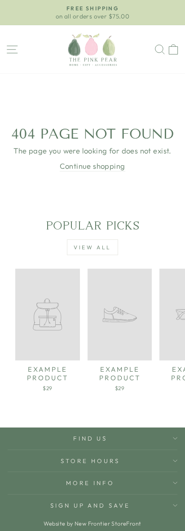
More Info (90, 482)
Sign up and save (90, 505)
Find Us (90, 438)
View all (92, 247)
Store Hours (90, 460)
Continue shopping (92, 166)
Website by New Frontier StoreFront (92, 523)
